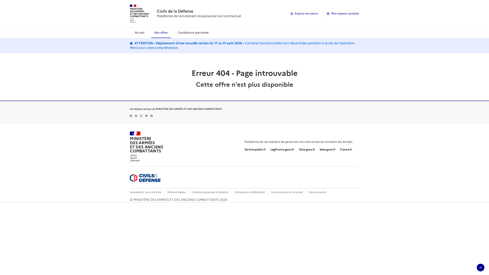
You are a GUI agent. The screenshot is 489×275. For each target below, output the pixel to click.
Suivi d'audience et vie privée (287, 192)
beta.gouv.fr (328, 149)
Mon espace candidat (345, 13)
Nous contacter (317, 192)
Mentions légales (177, 192)
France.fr (346, 149)
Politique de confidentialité (250, 192)
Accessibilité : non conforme (145, 192)
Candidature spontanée (193, 32)
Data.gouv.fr (307, 149)
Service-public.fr (255, 149)
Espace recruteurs (306, 13)
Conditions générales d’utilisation (210, 192)
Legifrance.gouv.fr (282, 149)
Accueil (139, 32)
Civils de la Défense (175, 11)
